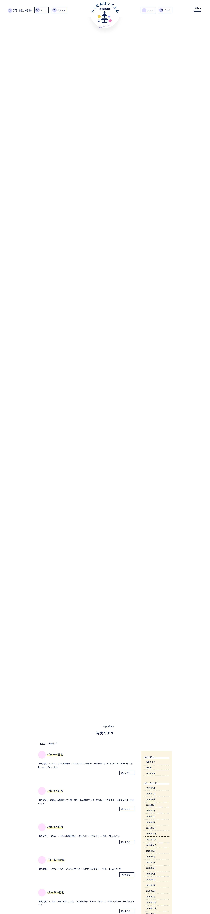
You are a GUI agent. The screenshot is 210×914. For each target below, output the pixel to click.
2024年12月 (151, 902)
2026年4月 (150, 810)
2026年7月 (150, 793)
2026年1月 (150, 828)
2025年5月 (150, 873)
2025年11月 (151, 839)
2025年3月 (150, 885)
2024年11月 (151, 908)
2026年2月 (150, 822)
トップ (42, 743)
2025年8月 (150, 856)
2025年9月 (150, 850)
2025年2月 (150, 891)
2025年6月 (150, 868)
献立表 (149, 767)
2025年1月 (150, 896)
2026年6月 (150, 799)
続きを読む (125, 773)
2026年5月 (150, 805)
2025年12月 (151, 833)
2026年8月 (150, 787)
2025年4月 (150, 879)
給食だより (150, 761)
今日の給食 (150, 773)
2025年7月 (150, 862)
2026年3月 (150, 816)
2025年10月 (151, 845)
